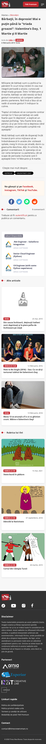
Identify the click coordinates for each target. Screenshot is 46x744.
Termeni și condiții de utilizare (14, 711)
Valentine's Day (24, 173)
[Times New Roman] (5, 4)
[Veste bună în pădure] (23, 461)
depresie (8, 173)
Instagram (10, 190)
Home (4, 15)
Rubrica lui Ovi (9, 471)
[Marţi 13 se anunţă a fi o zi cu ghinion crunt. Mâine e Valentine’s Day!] (23, 403)
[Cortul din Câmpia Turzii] (23, 555)
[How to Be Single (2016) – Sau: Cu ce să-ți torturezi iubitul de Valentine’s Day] (23, 356)
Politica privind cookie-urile (12, 708)
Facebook (28, 186)
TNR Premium (31, 4)
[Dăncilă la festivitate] (23, 508)
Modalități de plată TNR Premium (15, 715)
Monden (14, 15)
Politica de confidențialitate (12, 705)
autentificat (21, 215)
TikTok (20, 190)
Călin (11, 40)
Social (6, 319)
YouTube (32, 190)
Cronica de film (10, 366)
